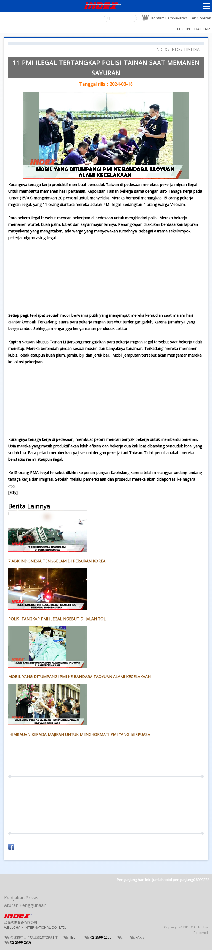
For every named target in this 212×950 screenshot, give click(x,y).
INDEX (161, 49)
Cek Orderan (200, 17)
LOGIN (183, 29)
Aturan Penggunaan (25, 905)
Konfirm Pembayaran (169, 17)
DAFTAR (202, 29)
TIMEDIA (192, 49)
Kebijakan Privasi (21, 898)
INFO (175, 49)
